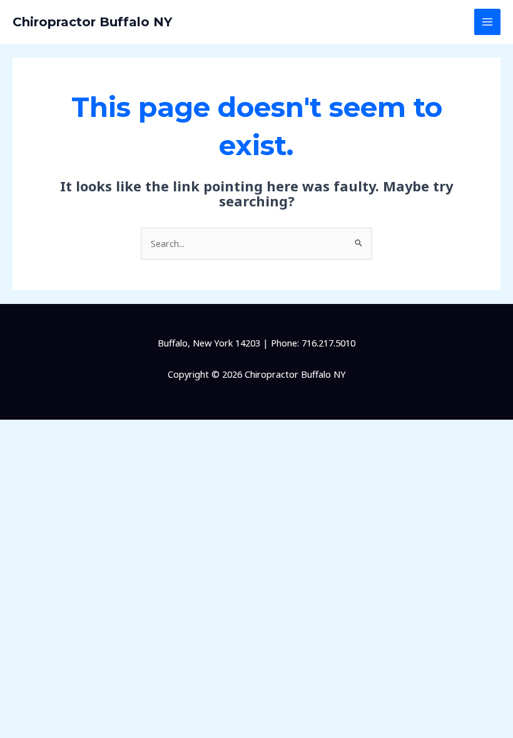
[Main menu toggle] (487, 22)
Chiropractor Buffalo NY (92, 21)
